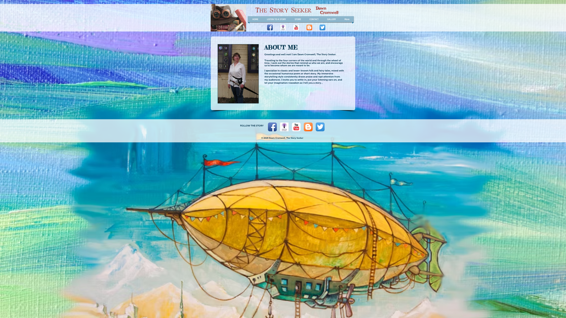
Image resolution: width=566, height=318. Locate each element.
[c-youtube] (296, 27)
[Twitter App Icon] (322, 27)
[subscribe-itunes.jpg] (283, 27)
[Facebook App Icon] (270, 27)
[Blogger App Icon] (309, 27)
